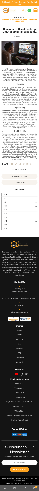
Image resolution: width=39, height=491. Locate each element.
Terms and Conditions (13, 483)
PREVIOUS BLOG (20, 176)
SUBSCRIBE (21, 469)
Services (19, 335)
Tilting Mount (19, 388)
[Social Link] (23, 11)
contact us (17, 158)
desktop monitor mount (11, 134)
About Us (19, 339)
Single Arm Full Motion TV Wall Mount (19, 402)
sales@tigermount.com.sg (19, 312)
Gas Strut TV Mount (19, 406)
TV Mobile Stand (19, 397)
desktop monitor (9, 111)
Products (19, 348)
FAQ (19, 353)
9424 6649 (29, 158)
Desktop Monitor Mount (19, 420)
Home (19, 330)
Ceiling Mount (19, 393)
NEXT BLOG (20, 182)
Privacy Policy (29, 483)
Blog (19, 344)
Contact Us (19, 362)
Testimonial (20, 357)
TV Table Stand (19, 411)
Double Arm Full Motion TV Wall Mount (19, 415)
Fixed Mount (19, 383)
